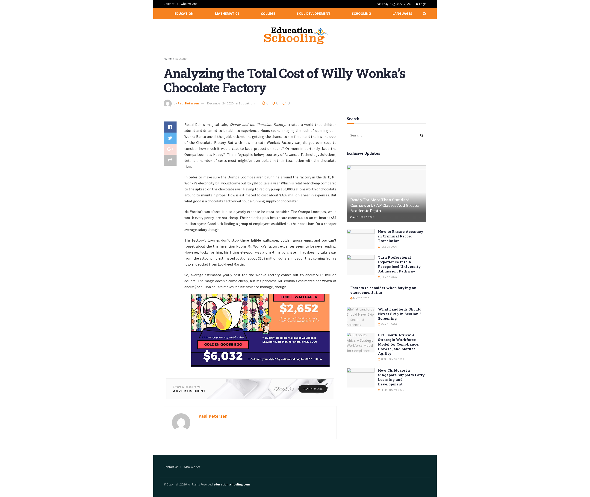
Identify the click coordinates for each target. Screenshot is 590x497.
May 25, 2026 (360, 298)
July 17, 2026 (388, 277)
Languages (402, 13)
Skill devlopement (313, 13)
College (268, 13)
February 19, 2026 (392, 390)
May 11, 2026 (388, 324)
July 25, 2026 (388, 246)
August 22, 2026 (363, 217)
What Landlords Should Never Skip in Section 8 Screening (400, 314)
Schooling (361, 13)
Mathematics (227, 13)
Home (168, 59)
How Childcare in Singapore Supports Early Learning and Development (401, 377)
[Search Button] (421, 135)
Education (184, 13)
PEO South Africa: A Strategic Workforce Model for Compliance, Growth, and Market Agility (398, 344)
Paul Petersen (188, 103)
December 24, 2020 (220, 103)
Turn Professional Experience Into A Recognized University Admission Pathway (399, 264)
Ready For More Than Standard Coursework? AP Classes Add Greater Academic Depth (385, 205)
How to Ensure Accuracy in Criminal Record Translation (400, 236)
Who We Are (189, 4)
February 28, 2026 (392, 359)
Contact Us (171, 4)
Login (422, 4)
